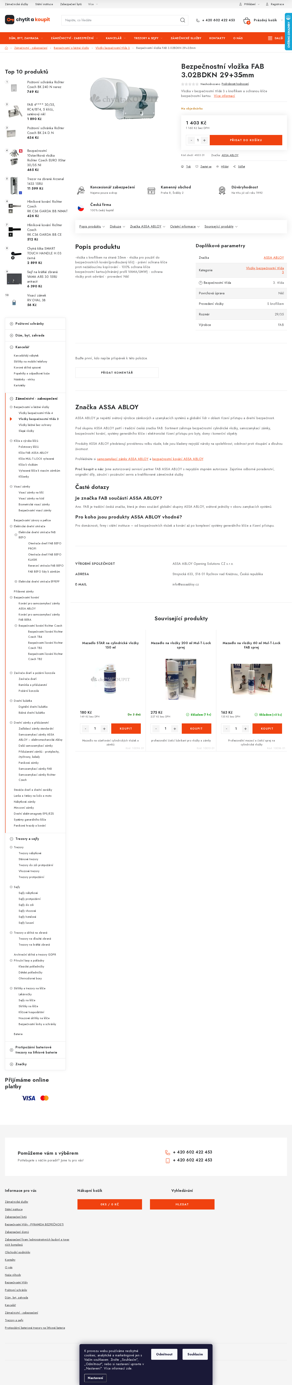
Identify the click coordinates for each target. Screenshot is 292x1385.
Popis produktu (90, 226)
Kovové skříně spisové (27, 367)
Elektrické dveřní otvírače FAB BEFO (37, 534)
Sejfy (17, 887)
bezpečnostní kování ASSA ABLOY (177, 459)
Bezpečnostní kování (26, 597)
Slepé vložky (26, 431)
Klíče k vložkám (28, 465)
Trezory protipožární (31, 877)
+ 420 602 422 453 (218, 20)
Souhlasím (195, 1354)
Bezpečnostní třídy (16, 1282)
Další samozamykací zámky (36, 746)
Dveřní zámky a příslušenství (31, 723)
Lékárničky (25, 994)
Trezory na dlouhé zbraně (35, 939)
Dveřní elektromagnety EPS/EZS (34, 814)
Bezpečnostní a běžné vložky (31, 407)
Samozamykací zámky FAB (35, 769)
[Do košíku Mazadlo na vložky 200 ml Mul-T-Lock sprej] (196, 728)
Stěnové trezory (28, 859)
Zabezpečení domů (17, 1232)
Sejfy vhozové (27, 911)
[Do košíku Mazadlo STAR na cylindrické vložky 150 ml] (126, 728)
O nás (9, 1267)
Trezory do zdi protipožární (36, 865)
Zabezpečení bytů (71, 4)
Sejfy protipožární (30, 899)
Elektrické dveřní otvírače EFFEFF (39, 581)
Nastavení (95, 1378)
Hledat (182, 20)
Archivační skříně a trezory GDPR (35, 955)
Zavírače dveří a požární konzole (34, 673)
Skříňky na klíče (28, 1006)
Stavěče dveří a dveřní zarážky (33, 790)
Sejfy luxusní (26, 923)
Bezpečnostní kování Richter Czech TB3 (45, 645)
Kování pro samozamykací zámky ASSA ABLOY (39, 606)
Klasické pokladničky (31, 966)
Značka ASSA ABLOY (145, 226)
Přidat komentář (117, 373)
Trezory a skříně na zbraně (30, 933)
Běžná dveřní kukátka (32, 713)
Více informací (224, 96)
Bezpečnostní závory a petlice (32, 520)
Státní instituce (44, 4)
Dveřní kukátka (23, 701)
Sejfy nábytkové (28, 893)
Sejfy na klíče (27, 1000)
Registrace (277, 4)
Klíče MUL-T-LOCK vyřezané (36, 459)
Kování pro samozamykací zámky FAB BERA (39, 617)
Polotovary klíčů (29, 447)
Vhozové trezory (29, 871)
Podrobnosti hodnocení (235, 84)
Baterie (18, 1034)
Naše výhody (13, 1275)
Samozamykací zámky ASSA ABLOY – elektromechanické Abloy (41, 737)
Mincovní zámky (24, 808)
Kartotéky (19, 385)
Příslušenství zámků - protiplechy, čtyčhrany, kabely (39, 754)
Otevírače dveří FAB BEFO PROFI (44, 546)
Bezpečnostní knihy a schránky (37, 1024)
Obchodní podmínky (17, 1252)
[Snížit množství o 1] (191, 140)
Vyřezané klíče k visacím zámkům (39, 471)
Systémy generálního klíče (30, 820)
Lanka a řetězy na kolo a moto (33, 796)
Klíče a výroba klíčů (26, 441)
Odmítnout (164, 1354)
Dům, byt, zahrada (29, 335)
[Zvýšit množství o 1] (204, 140)
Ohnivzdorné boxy (30, 978)
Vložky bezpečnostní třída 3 (39, 419)
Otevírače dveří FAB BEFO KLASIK (44, 557)
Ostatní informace (183, 226)
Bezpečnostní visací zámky (35, 510)
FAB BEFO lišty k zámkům (44, 572)
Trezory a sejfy (27, 838)
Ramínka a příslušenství (33, 685)
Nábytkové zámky (25, 802)
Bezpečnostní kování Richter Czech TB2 (45, 656)
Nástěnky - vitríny (24, 379)
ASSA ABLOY (230, 155)
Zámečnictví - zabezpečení (36, 398)
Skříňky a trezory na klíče (29, 988)
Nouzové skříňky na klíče (34, 1018)
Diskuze (115, 226)
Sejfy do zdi (26, 905)
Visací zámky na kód (31, 498)
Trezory (19, 847)
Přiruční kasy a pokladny (29, 960)
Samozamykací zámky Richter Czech (37, 777)
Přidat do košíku (246, 140)
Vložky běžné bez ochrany (35, 425)
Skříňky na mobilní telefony (30, 361)
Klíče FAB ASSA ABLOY (33, 453)
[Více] (275, 38)
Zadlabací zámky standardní (36, 729)
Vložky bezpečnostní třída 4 (36, 413)
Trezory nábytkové (30, 853)
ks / (110, 1204)
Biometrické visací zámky (34, 504)
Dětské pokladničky (30, 972)
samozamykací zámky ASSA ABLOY (123, 459)
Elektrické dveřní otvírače (29, 526)
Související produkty (219, 226)
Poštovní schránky (29, 323)
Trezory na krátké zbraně (34, 945)
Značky (21, 1064)
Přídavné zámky (24, 591)
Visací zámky (22, 486)
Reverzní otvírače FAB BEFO (46, 566)
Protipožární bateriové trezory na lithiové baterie (36, 1050)
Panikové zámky (29, 763)
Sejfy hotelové (27, 917)
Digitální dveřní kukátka (33, 707)
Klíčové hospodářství (31, 1012)
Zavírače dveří (28, 679)
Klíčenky (24, 477)
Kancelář (22, 347)
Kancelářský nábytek (26, 356)
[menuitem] (26, 38)
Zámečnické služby (16, 4)
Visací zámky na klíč (31, 492)
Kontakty (10, 1260)
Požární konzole (29, 691)
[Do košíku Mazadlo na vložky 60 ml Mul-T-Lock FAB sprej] (267, 728)
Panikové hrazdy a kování (30, 826)
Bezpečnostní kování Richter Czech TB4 (45, 634)
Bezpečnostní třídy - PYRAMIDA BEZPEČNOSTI (34, 1224)
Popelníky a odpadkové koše (31, 373)
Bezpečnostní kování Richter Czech (40, 626)
